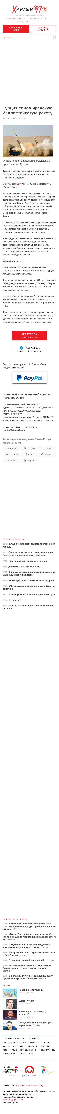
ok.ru (30, 454)
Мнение (7, 985)
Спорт (24, 1042)
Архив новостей (38, 19)
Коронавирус (9, 1054)
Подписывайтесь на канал (29, 349)
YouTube (31, 448)
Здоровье (46, 1046)
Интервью (18, 1046)
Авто (5, 1050)
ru (23, 21)
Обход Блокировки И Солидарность (37, 1050)
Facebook (13, 448)
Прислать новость (16, 19)
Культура (34, 1042)
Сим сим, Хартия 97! (43, 29)
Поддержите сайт (16, 29)
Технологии (32, 1046)
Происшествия (10, 1042)
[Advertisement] (29, 73)
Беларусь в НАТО (27, 1054)
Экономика (34, 1038)
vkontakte (13, 454)
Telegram (30, 460)
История (45, 1042)
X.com (48, 448)
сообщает (16, 184)
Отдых (13, 1050)
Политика (7, 1038)
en (27, 21)
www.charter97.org (34, 1085)
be (19, 21)
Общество (20, 1038)
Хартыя (29, 9)
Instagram (48, 454)
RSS (13, 460)
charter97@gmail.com (13, 1099)
